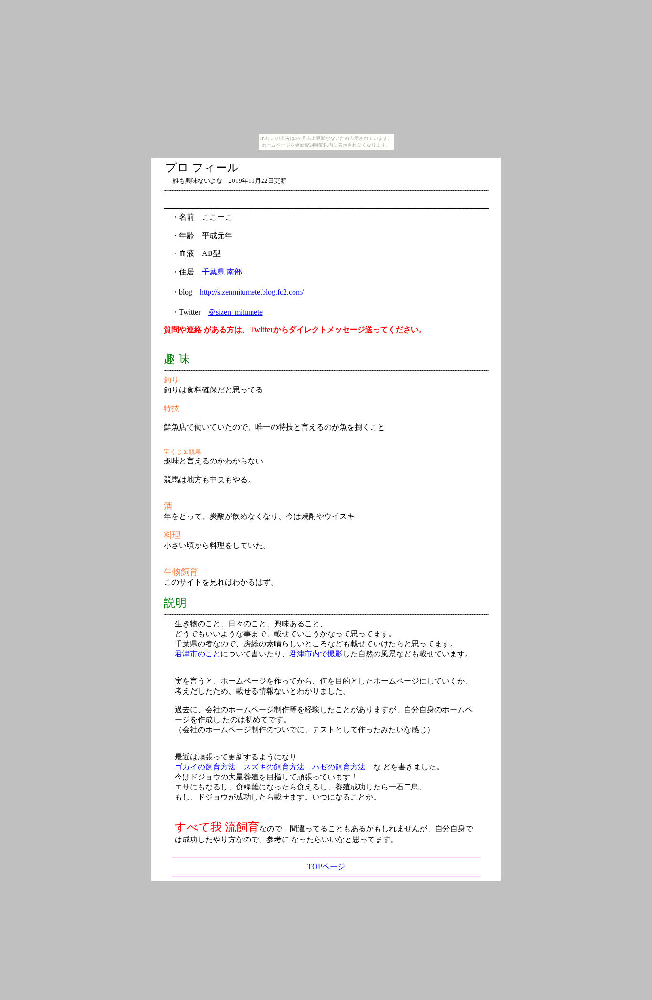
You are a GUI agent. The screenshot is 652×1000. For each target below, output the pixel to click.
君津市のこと (198, 654)
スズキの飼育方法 (274, 767)
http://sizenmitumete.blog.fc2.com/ (252, 292)
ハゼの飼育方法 (339, 767)
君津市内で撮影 (316, 654)
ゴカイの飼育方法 (205, 767)
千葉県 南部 (222, 272)
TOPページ (326, 867)
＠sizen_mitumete (235, 312)
